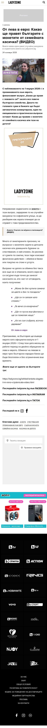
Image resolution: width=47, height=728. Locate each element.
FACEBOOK (41, 388)
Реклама (23, 699)
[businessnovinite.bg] (12, 619)
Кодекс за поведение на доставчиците (23, 692)
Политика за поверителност (23, 688)
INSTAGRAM (38, 394)
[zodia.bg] (35, 619)
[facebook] (16, 715)
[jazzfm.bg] (12, 662)
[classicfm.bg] (35, 648)
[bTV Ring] (35, 576)
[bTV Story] (12, 576)
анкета (35, 208)
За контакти (23, 703)
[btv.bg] (12, 547)
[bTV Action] (35, 561)
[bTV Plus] (35, 590)
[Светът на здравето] (12, 633)
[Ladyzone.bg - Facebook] (26, 416)
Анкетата (7, 25)
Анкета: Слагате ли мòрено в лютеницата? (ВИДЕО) (24, 231)
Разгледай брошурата (34, 495)
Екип (23, 681)
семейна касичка (10, 429)
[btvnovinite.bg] (12, 590)
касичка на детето (27, 429)
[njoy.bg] (12, 648)
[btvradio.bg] (35, 633)
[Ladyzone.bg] (15, 2)
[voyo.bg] (12, 605)
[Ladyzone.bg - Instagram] (22, 411)
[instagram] (23, 715)
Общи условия (23, 684)
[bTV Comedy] (35, 547)
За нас (24, 677)
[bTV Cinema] (12, 561)
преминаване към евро (13, 425)
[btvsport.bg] (35, 605)
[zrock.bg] (35, 662)
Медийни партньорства (23, 696)
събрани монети (31, 425)
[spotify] (30, 715)
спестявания (33, 422)
